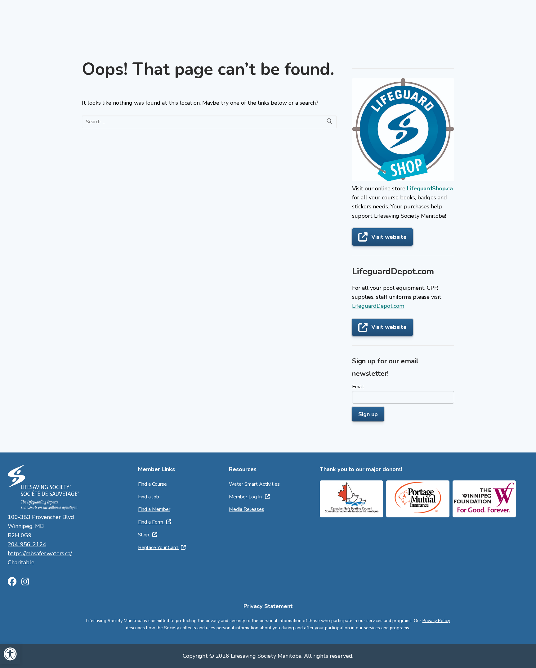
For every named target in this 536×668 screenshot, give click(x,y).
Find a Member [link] (154, 509)
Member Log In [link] (246, 496)
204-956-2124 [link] (27, 544)
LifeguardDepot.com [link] (378, 306)
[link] (10, 654)
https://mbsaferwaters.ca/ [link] (40, 553)
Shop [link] (144, 534)
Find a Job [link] (148, 496)
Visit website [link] (389, 237)
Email (358, 386)
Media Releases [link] (246, 509)
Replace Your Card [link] (158, 547)
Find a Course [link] (152, 484)
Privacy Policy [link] (436, 620)
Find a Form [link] (151, 522)
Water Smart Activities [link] (254, 484)
